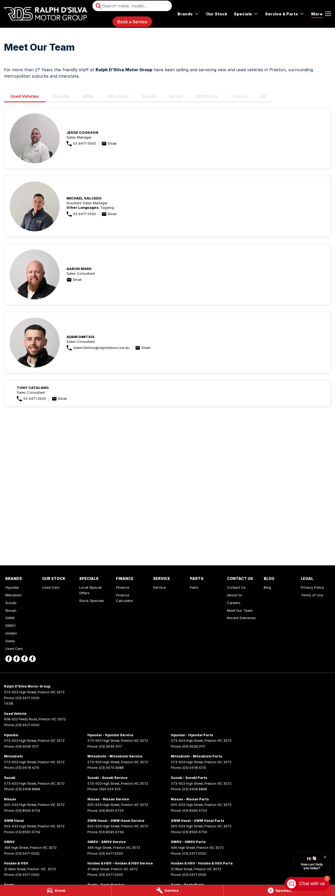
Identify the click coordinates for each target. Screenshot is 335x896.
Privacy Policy (312, 587)
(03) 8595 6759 (27, 832)
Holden (11, 633)
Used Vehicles (25, 96)
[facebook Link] (8, 658)
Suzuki (149, 96)
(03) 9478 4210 (27, 768)
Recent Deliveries (241, 618)
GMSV (88, 96)
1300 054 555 (110, 789)
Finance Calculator (124, 598)
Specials (243, 13)
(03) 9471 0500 (27, 698)
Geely (10, 641)
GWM (9, 618)
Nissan (176, 96)
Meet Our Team (240, 610)
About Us (234, 595)
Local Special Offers (90, 590)
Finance (239, 96)
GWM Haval (207, 96)
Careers (233, 603)
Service (159, 587)
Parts (194, 587)
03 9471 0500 (84, 143)
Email (112, 143)
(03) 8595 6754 (27, 811)
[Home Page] (45, 13)
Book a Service (132, 21)
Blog (267, 587)
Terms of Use (312, 595)
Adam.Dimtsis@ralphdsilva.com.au (101, 347)
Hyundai (60, 96)
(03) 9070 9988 (111, 768)
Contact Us (236, 587)
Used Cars (14, 648)
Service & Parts (281, 13)
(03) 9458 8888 (27, 789)
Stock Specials (91, 600)
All (263, 96)
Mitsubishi (118, 96)
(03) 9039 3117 (27, 746)
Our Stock (216, 13)
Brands (185, 13)
